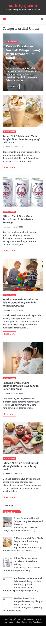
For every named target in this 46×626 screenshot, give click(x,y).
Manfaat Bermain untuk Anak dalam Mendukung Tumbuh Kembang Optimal (20, 302)
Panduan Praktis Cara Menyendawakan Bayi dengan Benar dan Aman (21, 385)
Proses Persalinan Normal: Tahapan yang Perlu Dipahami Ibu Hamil (23, 52)
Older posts (10, 505)
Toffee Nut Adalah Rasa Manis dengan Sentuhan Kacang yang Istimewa (21, 139)
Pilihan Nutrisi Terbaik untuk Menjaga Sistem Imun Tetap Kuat (21, 466)
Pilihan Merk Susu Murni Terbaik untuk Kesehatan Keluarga (18, 219)
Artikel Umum (12, 41)
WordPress (37, 622)
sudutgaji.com (23, 5)
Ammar (10, 63)
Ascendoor (16, 622)
